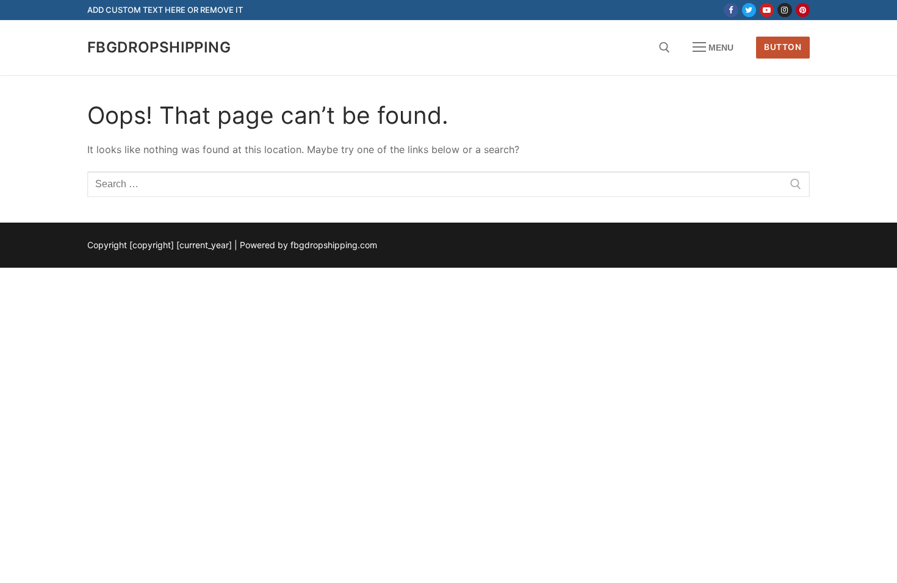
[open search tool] (664, 47)
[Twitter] (749, 10)
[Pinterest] (803, 10)
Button (782, 47)
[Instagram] (784, 10)
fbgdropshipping (159, 47)
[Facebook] (731, 10)
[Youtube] (767, 10)
